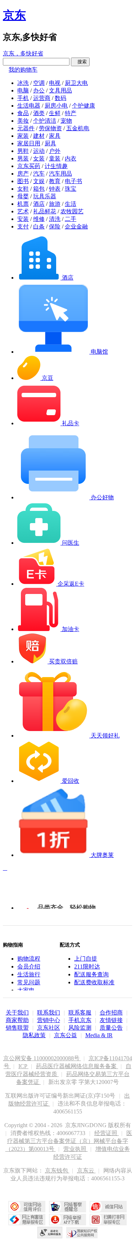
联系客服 (79, 1012)
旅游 (54, 204)
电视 (54, 83)
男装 (23, 158)
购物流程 (28, 959)
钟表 (54, 189)
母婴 (23, 196)
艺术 (23, 211)
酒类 (39, 113)
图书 (23, 181)
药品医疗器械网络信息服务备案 (77, 1066)
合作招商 (111, 1012)
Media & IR (99, 1035)
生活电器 (28, 106)
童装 (54, 158)
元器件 (26, 128)
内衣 (70, 158)
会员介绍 (28, 966)
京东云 (86, 1170)
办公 (39, 90)
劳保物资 (50, 128)
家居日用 (28, 143)
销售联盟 (17, 1028)
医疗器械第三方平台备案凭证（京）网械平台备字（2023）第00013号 (68, 1141)
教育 (54, 181)
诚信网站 (108, 1206)
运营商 (41, 98)
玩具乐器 (44, 196)
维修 (39, 219)
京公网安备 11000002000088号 (42, 1058)
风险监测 (79, 1028)
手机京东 (79, 1020)
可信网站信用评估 (26, 1206)
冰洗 (23, 83)
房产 (23, 174)
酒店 (39, 204)
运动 (39, 151)
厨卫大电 (76, 83)
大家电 (26, 990)
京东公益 (65, 1035)
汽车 (39, 174)
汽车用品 (60, 174)
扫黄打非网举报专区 (108, 1219)
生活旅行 (28, 974)
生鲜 (54, 113)
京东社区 (48, 1028)
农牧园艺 (72, 211)
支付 (23, 226)
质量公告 (111, 1028)
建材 (39, 136)
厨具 (50, 143)
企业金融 (76, 226)
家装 (23, 136)
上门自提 (85, 959)
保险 (54, 226)
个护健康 (83, 106)
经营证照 (106, 1133)
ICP (23, 1066)
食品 (23, 113)
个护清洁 (44, 121)
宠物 (66, 121)
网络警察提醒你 (67, 1206)
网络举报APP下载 (67, 1219)
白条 (39, 226)
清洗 (54, 219)
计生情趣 (56, 166)
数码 (60, 98)
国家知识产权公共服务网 (82, 1232)
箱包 (39, 189)
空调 (39, 83)
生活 (70, 204)
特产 (70, 113)
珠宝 (70, 189)
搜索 (80, 61)
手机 (23, 98)
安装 (23, 219)
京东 (14, 15)
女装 (39, 158)
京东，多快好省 (23, 53)
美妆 (23, 121)
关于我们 (17, 1012)
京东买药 (28, 166)
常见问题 (28, 982)
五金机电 (77, 128)
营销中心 (48, 1020)
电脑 (23, 90)
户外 (54, 151)
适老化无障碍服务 (50, 1232)
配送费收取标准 (94, 982)
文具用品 (60, 90)
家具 (54, 136)
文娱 (39, 181)
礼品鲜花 (44, 211)
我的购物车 (23, 70)
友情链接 (111, 1020)
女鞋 (23, 189)
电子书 (73, 181)
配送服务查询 (91, 974)
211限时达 (87, 966)
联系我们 (48, 1012)
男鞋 (23, 151)
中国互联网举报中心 (26, 1219)
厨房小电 (56, 106)
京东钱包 (57, 1170)
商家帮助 (17, 1020)
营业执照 (75, 1149)
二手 (70, 219)
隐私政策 (34, 1035)
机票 (23, 204)
